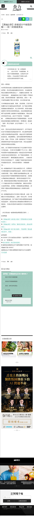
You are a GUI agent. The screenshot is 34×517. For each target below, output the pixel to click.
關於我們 (4, 507)
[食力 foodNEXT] (17, 7)
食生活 (7, 14)
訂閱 (8, 501)
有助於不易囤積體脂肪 (11, 281)
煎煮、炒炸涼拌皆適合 (11, 285)
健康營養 (13, 14)
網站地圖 (29, 507)
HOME (3, 14)
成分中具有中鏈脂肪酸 (11, 277)
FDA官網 (4, 252)
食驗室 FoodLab (8, 2)
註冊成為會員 (23, 501)
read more (8, 301)
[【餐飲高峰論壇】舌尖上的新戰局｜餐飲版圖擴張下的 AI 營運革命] (17, 397)
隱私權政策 (13, 507)
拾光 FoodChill (25, 2)
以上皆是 (7, 290)
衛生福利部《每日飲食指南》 (12, 242)
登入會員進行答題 (17, 295)
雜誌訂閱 (21, 507)
